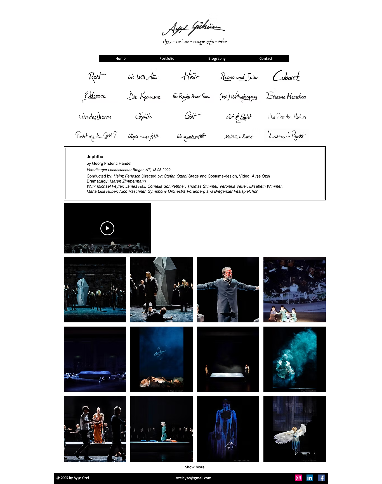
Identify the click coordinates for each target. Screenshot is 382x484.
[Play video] (107, 228)
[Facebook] (321, 478)
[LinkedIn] (309, 478)
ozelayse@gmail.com (193, 477)
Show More (194, 466)
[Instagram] (298, 478)
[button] (95, 289)
